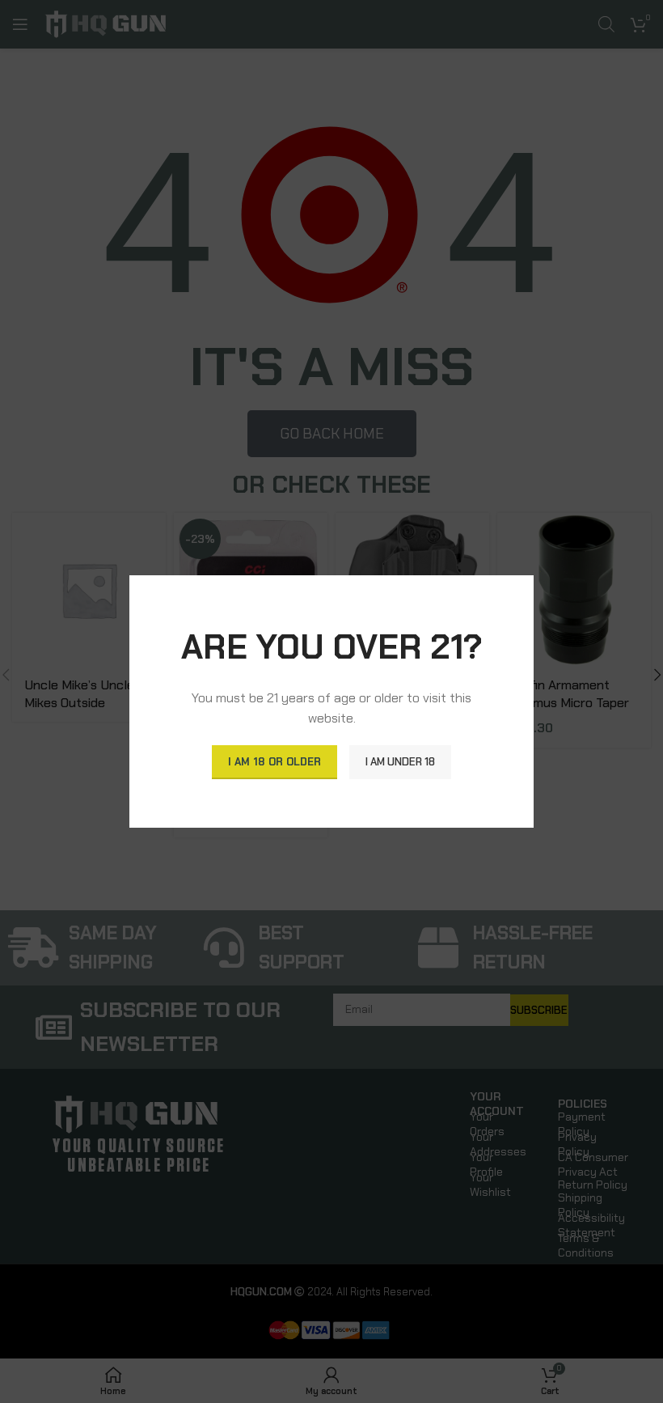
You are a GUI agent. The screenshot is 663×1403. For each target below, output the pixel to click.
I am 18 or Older (274, 762)
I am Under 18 (400, 762)
